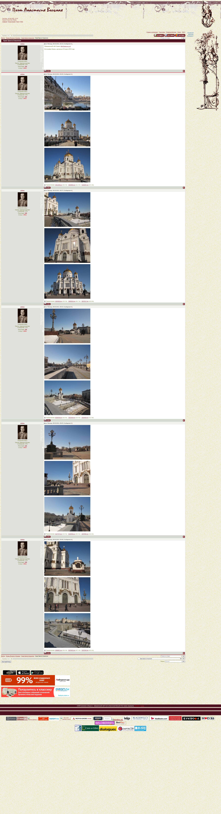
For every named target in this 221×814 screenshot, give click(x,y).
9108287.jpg (85, 185)
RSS (21, 21)
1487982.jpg (84, 534)
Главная (4, 21)
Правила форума (171, 32)
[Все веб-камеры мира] (65, 720)
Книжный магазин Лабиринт (190, 34)
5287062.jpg (85, 650)
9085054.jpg (71, 301)
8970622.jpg (71, 650)
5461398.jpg (58, 185)
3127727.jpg (58, 534)
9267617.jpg (85, 301)
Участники (162, 32)
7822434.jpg (71, 417)
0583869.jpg (71, 185)
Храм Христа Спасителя (27, 38)
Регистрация (11, 21)
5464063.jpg (58, 301)
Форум (3, 38)
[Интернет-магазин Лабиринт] (35, 685)
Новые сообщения (152, 32)
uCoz (142, 706)
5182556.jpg (71, 534)
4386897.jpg (58, 650)
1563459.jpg (84, 417)
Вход (17, 21)
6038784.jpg (58, 417)
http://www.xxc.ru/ (66, 46)
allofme (22, 43)
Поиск (179, 32)
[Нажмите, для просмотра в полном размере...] (67, 110)
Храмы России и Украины (13, 38)
